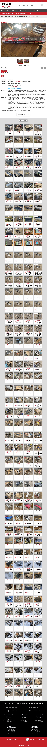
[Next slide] (43, 41)
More (35, 10)
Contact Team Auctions (13, 707)
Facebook (19, 65)
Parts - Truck (28, 16)
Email (23, 65)
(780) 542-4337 (8, 721)
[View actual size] (41, 20)
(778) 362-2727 (35, 733)
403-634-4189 (14, 86)
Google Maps (8, 717)
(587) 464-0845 (25, 721)
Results (19, 10)
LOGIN (36, 1)
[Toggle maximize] (44, 20)
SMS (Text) (27, 65)
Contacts (29, 1)
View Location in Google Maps (14, 88)
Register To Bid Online (23, 114)
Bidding (24, 10)
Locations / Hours (20, 1)
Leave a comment (13, 711)
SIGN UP (42, 1)
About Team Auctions (35, 707)
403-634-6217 (18, 81)
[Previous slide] (3, 41)
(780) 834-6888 (40, 721)
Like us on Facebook (35, 711)
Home (2, 16)
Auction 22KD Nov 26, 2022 (20, 16)
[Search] (42, 5)
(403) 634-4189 (11, 733)
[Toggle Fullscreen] (38, 20)
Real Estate (13, 10)
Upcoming (6, 10)
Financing (30, 10)
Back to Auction (23, 120)
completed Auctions (9, 16)
